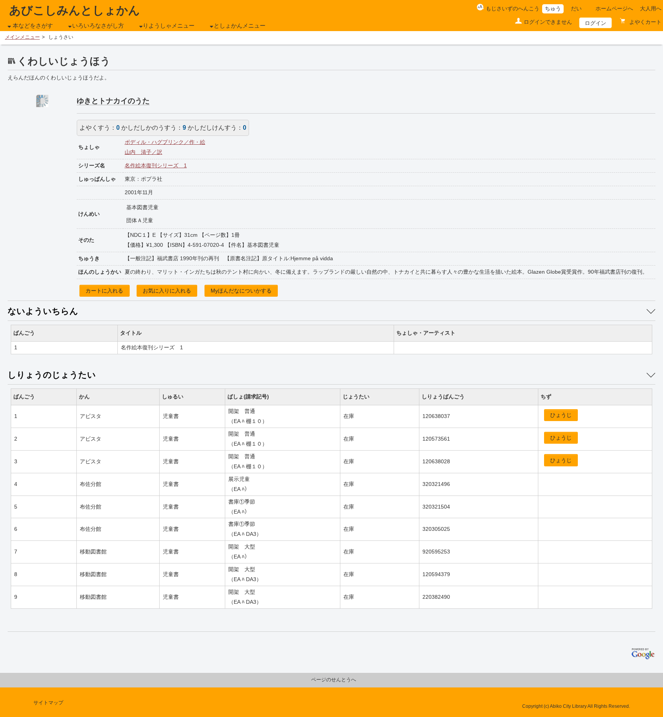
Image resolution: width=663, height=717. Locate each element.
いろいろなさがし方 (98, 26)
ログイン (595, 23)
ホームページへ (614, 8)
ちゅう (553, 8)
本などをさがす (33, 26)
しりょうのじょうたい (52, 375)
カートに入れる (104, 290)
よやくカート (644, 22)
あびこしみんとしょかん (74, 10)
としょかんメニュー (240, 26)
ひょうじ (561, 415)
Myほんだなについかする (241, 290)
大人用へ (650, 8)
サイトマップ (48, 702)
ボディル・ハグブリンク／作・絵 (165, 142)
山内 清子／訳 (143, 152)
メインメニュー (22, 37)
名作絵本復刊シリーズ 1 (156, 165)
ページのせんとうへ (333, 679)
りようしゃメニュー (169, 26)
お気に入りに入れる (167, 290)
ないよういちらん (43, 311)
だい (576, 8)
